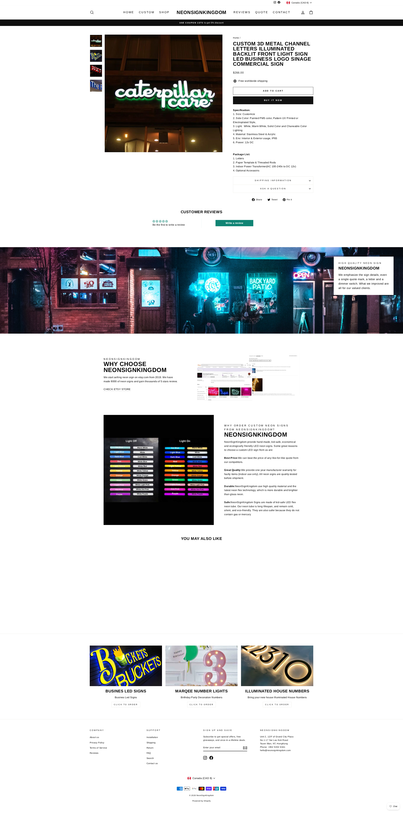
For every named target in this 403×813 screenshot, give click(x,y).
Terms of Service (98, 748)
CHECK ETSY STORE (117, 389)
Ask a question (273, 188)
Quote (261, 12)
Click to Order (126, 704)
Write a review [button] (234, 223)
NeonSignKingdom (201, 12)
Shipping (151, 742)
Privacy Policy (97, 742)
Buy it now (273, 100)
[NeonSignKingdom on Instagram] (205, 758)
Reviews (241, 12)
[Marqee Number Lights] (201, 666)
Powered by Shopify (201, 801)
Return (150, 748)
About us (94, 737)
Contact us (152, 763)
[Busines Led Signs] (126, 666)
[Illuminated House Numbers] (277, 666)
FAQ (149, 753)
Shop (164, 12)
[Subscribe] (245, 748)
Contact (281, 12)
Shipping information (273, 180)
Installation (152, 737)
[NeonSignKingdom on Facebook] (211, 758)
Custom (147, 12)
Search (150, 758)
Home (128, 12)
